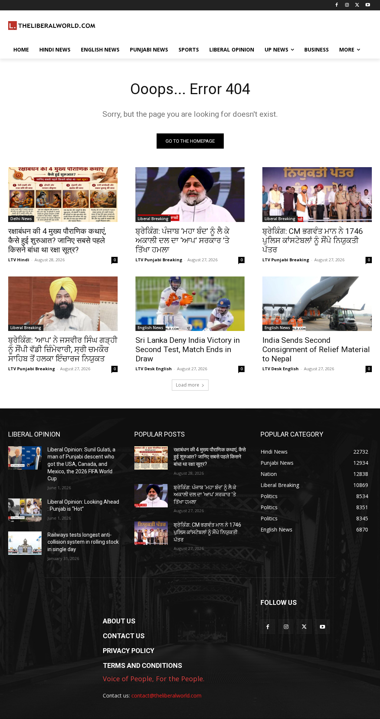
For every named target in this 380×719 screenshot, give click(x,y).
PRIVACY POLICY (128, 651)
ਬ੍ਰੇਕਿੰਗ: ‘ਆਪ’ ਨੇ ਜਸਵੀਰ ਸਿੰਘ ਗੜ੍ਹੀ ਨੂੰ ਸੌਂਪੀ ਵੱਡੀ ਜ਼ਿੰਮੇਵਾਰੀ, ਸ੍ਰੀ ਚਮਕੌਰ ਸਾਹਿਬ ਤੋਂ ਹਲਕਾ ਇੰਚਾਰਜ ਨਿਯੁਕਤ (62, 349)
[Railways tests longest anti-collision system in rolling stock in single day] (25, 543)
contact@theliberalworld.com (166, 695)
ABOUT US (119, 621)
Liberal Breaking (153, 218)
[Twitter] (357, 5)
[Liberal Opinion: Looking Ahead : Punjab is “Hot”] (25, 510)
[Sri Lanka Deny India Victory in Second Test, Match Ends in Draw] (190, 303)
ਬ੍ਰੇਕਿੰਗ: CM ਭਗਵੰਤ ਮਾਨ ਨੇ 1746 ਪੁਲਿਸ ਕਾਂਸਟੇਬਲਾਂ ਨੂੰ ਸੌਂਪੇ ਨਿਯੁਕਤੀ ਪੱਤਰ (312, 240)
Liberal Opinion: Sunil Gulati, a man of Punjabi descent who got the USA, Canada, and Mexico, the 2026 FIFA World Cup (81, 464)
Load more (187, 385)
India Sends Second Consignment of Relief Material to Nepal (316, 349)
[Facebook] (336, 5)
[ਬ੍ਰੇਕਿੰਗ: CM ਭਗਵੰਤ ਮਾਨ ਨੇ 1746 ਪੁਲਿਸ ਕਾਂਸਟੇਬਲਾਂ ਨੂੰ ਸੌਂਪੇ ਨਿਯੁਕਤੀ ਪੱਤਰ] (317, 194)
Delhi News (21, 218)
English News (150, 327)
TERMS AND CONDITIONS (142, 665)
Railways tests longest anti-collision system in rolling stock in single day (83, 542)
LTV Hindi (18, 259)
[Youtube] (367, 5)
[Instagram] (347, 5)
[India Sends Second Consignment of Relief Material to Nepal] (317, 303)
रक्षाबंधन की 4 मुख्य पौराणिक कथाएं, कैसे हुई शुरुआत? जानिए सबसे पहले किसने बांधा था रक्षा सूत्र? (57, 240)
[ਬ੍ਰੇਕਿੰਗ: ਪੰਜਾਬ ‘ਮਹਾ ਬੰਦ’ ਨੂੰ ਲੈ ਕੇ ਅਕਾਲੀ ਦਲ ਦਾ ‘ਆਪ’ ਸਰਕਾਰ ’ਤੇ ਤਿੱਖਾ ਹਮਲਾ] (190, 194)
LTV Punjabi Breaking (158, 259)
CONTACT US (124, 636)
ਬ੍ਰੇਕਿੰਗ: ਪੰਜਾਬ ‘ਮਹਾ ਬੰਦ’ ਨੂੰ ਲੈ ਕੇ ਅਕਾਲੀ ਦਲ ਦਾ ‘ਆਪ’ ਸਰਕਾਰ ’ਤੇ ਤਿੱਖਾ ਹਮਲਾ (182, 240)
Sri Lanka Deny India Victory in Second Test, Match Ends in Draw (187, 349)
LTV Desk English (153, 368)
